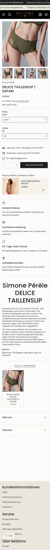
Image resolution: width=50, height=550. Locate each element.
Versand (7, 430)
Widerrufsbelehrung (11, 502)
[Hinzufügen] (43, 190)
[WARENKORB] (46, 14)
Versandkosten (22, 101)
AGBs (4, 492)
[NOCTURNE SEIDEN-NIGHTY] (10, 186)
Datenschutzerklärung (12, 497)
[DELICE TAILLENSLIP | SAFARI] (13, 381)
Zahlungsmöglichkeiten (12, 529)
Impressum (7, 507)
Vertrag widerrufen (10, 519)
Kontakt (5, 546)
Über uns (7, 417)
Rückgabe (6, 524)
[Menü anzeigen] (3, 14)
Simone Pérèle (8, 82)
